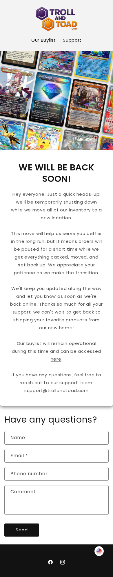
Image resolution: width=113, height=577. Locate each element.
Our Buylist (43, 40)
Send (22, 530)
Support (72, 40)
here (56, 359)
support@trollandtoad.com (56, 390)
